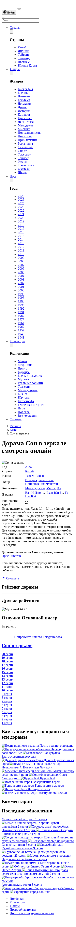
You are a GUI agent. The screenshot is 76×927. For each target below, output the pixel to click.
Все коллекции (28, 415)
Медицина (25, 364)
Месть (50, 488)
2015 (21, 236)
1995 (21, 305)
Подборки (17, 898)
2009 (21, 257)
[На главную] (9, 7)
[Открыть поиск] (19, 8)
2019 (21, 221)
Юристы (24, 397)
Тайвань (23, 54)
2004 (21, 276)
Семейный (25, 147)
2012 (21, 246)
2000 (21, 290)
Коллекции (17, 341)
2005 (21, 272)
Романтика (25, 143)
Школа (22, 172)
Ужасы (22, 161)
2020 (21, 217)
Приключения (27, 140)
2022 (21, 210)
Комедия (24, 114)
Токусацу (24, 154)
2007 (21, 265)
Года (13, 176)
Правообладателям (23, 909)
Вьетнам (24, 62)
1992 (21, 308)
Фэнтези (24, 169)
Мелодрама (25, 125)
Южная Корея (27, 65)
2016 (21, 232)
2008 (21, 261)
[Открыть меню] (3, 17)
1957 (21, 330)
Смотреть (12, 578)
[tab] (38, 645)
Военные (24, 96)
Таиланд (24, 58)
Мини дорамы (27, 390)
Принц (22, 368)
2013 (21, 243)
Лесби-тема (26, 121)
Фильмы (15, 419)
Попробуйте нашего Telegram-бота (37, 637)
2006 (21, 268)
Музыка (23, 379)
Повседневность (29, 132)
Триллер (23, 158)
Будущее (24, 372)
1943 (21, 337)
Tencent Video (34, 475)
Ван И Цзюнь (34, 492)
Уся (59, 488)
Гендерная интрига (31, 404)
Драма (22, 107)
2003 (21, 279)
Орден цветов (11, 555)
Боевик (23, 92)
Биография (25, 89)
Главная (15, 426)
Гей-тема (24, 100)
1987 (21, 315)
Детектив (24, 103)
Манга (22, 361)
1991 (21, 312)
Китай (22, 47)
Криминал (25, 118)
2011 (21, 250)
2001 (21, 286)
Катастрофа (26, 401)
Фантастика (26, 165)
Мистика (24, 129)
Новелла (24, 412)
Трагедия (24, 386)
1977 (21, 319)
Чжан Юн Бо (54, 492)
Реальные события (30, 383)
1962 (21, 326)
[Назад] (11, 31)
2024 (21, 203)
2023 (21, 207)
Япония (23, 51)
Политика (25, 136)
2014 (21, 239)
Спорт (22, 150)
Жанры (15, 69)
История (24, 111)
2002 (21, 283)
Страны (15, 27)
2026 (21, 196)
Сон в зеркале (17, 645)
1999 (21, 294)
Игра (21, 408)
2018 (21, 225)
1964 (21, 323)
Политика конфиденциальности (32, 913)
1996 (21, 301)
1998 (21, 297)
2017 (21, 228)
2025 (21, 199)
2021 (21, 214)
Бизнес (22, 394)
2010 (21, 254)
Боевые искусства (30, 375)
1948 (21, 334)
